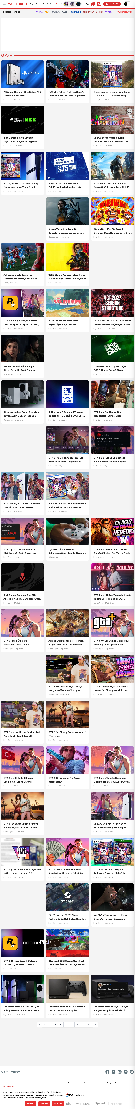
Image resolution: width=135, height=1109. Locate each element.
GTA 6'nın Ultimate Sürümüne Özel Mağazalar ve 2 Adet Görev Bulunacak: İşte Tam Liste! (111, 780)
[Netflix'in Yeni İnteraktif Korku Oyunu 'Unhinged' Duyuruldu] (112, 897)
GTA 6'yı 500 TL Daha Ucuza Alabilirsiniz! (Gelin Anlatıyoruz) (20, 551)
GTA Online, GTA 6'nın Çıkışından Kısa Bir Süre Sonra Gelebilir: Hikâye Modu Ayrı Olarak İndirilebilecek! (21, 505)
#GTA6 (39, 12)
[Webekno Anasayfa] (10, 1071)
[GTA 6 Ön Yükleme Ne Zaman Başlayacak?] (67, 760)
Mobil (45, 4)
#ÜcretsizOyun (124, 12)
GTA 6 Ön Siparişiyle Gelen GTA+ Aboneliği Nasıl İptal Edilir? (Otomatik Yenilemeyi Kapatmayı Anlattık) (112, 642)
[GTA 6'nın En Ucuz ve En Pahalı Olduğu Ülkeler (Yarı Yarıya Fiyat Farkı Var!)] (112, 531)
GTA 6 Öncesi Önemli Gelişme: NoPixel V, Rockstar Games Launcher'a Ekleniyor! (20, 963)
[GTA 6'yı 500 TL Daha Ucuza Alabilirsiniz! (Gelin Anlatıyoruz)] (22, 531)
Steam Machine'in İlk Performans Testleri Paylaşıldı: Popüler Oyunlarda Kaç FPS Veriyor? (66, 1008)
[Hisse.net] (116, 1104)
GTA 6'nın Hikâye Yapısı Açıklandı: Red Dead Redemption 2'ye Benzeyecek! (112, 597)
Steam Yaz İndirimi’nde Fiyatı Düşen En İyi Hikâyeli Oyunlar (19, 368)
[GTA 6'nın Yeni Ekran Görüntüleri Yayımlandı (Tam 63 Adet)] (22, 714)
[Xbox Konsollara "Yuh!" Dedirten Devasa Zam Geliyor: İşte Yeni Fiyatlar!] (22, 394)
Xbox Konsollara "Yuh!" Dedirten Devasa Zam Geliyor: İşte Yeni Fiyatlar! (21, 414)
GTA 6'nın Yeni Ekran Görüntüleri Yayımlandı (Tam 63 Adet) (21, 734)
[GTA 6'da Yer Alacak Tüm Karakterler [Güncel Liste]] (112, 394)
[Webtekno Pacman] (78, 4)
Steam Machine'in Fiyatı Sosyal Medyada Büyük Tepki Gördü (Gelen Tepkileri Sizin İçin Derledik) (110, 1008)
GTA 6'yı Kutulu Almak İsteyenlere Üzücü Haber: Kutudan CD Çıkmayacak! (22, 871)
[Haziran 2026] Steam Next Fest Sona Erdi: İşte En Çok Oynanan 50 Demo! (67, 963)
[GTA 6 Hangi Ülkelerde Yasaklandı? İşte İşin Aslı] (22, 623)
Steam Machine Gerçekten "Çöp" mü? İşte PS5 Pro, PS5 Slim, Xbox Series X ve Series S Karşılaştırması (21, 1008)
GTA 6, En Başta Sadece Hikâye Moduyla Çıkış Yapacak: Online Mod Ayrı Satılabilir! (20, 825)
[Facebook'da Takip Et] (107, 1072)
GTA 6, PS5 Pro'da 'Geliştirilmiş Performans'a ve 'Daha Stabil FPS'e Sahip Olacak (20, 185)
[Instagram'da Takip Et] (120, 1072)
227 (89, 1025)
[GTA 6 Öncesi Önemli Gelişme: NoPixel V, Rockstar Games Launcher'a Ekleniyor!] (22, 943)
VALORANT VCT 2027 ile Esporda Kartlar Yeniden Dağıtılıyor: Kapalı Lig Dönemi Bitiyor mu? (112, 322)
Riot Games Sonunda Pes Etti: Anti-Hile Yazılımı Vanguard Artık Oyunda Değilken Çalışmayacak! (21, 597)
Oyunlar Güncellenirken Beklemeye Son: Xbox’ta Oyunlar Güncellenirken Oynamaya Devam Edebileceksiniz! (67, 551)
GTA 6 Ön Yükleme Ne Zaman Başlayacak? (64, 780)
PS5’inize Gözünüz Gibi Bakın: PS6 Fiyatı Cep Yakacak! (22, 94)
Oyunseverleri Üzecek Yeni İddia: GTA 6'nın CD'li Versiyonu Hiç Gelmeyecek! (111, 94)
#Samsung (76, 12)
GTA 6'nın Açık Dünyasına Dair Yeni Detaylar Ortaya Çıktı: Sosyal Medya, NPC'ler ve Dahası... (22, 322)
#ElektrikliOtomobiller (93, 12)
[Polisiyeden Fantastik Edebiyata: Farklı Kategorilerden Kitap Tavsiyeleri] (66, 4)
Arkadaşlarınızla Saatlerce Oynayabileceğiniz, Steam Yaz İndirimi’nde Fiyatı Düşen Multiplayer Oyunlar (20, 276)
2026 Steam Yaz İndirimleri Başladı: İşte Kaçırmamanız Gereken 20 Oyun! (63, 322)
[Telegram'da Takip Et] (126, 1072)
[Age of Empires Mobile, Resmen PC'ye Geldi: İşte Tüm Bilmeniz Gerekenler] (67, 623)
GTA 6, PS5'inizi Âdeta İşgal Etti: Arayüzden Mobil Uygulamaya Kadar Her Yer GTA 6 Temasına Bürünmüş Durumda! (66, 459)
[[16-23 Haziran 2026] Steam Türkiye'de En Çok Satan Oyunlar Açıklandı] (67, 897)
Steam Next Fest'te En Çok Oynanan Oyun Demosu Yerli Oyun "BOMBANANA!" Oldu (112, 231)
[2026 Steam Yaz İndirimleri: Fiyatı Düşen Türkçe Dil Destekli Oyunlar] (67, 257)
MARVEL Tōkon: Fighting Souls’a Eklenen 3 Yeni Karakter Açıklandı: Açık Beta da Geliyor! (67, 94)
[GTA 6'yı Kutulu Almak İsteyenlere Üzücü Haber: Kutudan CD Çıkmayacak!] (22, 852)
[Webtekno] (84, 1104)
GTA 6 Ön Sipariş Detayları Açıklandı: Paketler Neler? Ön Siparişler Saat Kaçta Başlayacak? (112, 871)
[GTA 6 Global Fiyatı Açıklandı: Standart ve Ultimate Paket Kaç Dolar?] (67, 852)
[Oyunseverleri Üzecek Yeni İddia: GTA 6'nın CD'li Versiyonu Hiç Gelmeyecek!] (112, 74)
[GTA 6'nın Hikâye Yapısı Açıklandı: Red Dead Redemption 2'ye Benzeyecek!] (112, 577)
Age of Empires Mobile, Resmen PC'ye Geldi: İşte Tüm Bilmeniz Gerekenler (66, 642)
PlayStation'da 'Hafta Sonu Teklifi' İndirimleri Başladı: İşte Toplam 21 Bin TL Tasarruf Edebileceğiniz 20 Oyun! (65, 185)
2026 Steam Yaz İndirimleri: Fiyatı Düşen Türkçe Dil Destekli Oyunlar (67, 276)
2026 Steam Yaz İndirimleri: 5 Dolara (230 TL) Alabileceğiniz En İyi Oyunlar (111, 185)
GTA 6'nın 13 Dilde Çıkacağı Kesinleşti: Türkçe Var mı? (18, 780)
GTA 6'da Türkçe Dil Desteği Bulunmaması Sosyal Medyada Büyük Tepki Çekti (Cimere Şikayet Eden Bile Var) (109, 459)
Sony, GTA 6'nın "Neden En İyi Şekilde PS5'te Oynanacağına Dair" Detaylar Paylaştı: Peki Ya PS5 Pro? (110, 825)
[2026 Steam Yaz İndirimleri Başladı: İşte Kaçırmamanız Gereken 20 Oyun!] (67, 303)
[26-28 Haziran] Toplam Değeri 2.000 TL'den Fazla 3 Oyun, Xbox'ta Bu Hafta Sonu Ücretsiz (111, 368)
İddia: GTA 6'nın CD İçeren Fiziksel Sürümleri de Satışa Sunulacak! (67, 505)
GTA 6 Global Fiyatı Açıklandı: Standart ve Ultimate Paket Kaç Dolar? (66, 871)
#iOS (47, 12)
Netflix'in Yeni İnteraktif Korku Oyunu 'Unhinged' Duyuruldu (110, 917)
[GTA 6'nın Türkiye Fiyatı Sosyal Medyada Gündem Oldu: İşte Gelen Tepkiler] (67, 669)
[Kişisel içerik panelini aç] (99, 4)
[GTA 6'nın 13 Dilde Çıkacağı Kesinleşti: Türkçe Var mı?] (22, 760)
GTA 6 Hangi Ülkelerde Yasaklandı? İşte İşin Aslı (16, 642)
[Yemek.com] (102, 1103)
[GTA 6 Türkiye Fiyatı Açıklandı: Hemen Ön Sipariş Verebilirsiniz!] (112, 669)
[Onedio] (67, 1103)
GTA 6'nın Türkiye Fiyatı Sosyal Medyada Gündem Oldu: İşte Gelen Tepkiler (65, 688)
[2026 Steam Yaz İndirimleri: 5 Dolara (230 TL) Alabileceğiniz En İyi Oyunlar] (112, 166)
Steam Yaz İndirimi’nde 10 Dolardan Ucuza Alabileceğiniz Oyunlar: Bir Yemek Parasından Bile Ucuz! (65, 231)
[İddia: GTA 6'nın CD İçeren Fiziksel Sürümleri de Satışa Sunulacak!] (67, 486)
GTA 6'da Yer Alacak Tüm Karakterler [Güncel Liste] (107, 414)
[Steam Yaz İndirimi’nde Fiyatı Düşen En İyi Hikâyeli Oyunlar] (22, 348)
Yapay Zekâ (35, 4)
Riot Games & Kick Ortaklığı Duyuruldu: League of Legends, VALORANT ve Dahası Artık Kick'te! (20, 139)
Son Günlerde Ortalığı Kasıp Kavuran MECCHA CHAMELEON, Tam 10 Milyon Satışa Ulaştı (111, 139)
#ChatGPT (110, 12)
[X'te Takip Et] (113, 1072)
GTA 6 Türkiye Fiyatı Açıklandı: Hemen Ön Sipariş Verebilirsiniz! (111, 688)
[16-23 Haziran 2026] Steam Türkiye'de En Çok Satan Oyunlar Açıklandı (66, 917)
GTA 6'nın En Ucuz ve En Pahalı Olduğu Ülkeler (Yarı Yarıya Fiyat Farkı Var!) (111, 551)
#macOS (56, 12)
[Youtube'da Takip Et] (132, 1072)
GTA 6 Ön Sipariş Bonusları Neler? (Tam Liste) (67, 734)
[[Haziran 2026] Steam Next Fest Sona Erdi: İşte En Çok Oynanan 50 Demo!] (67, 943)
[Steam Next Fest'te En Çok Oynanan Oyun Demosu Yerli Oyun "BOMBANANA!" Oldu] (112, 211)
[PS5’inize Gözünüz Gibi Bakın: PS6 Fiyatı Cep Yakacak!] (22, 74)
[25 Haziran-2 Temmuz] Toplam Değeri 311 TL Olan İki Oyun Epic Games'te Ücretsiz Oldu (66, 414)
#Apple (65, 12)
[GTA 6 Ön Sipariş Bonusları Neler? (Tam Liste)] (67, 714)
